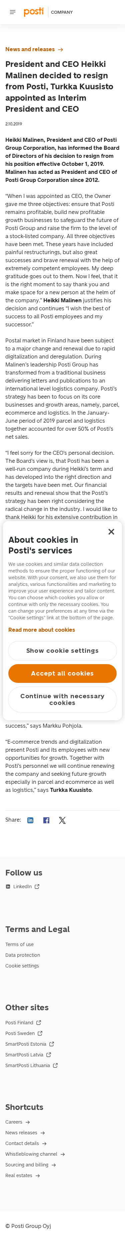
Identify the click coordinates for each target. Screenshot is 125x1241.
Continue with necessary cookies (62, 699)
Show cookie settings (62, 650)
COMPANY (62, 12)
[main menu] (12, 12)
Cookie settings (22, 966)
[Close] (111, 531)
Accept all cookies (62, 673)
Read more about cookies (41, 630)
